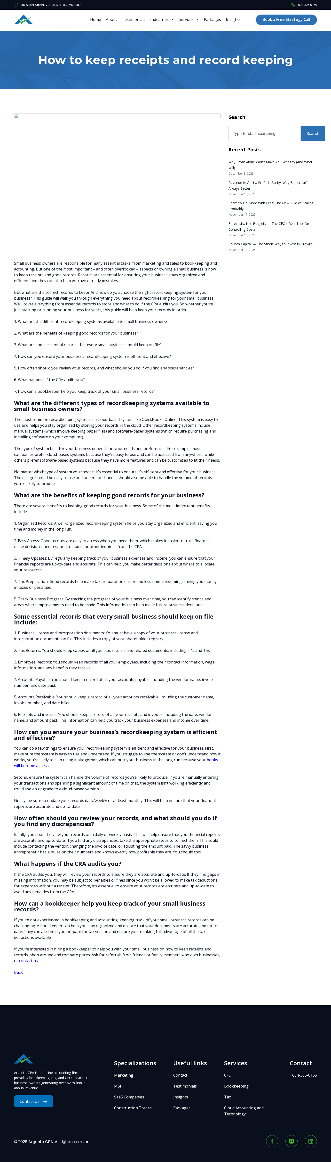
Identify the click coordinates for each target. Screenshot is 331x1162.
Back (18, 972)
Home (95, 19)
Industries (159, 19)
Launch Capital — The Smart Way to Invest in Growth (270, 244)
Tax (227, 1097)
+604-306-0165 (303, 1075)
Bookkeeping (236, 1086)
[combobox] (265, 133)
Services (186, 19)
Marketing (123, 1075)
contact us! (29, 960)
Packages (212, 19)
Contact (180, 1075)
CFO (227, 1075)
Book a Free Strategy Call (286, 19)
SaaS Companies (129, 1097)
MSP (118, 1086)
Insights (233, 19)
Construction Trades (133, 1108)
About (111, 19)
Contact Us (29, 1101)
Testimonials (133, 19)
